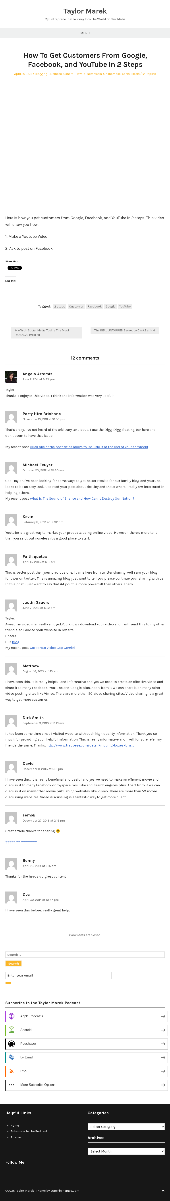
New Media (94, 74)
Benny (29, 860)
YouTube (125, 306)
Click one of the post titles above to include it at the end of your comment (89, 447)
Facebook (94, 306)
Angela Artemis (37, 373)
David (28, 763)
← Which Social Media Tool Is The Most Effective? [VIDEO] (41, 333)
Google (110, 306)
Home (15, 1126)
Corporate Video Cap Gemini (52, 648)
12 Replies (149, 74)
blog (15, 642)
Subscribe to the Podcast (29, 1131)
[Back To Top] (163, 1190)
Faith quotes (35, 556)
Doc (26, 894)
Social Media (131, 74)
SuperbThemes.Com (64, 1191)
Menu (85, 33)
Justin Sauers (36, 602)
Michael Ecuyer (37, 464)
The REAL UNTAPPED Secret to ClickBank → (125, 330)
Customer (76, 306)
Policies (16, 1137)
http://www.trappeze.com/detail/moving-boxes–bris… (90, 745)
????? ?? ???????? (21, 842)
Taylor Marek (85, 11)
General (68, 74)
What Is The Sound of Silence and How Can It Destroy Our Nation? (82, 498)
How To (80, 74)
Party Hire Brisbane (42, 413)
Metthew (31, 665)
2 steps (59, 306)
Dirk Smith (33, 717)
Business (55, 74)
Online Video (112, 74)
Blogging (41, 74)
